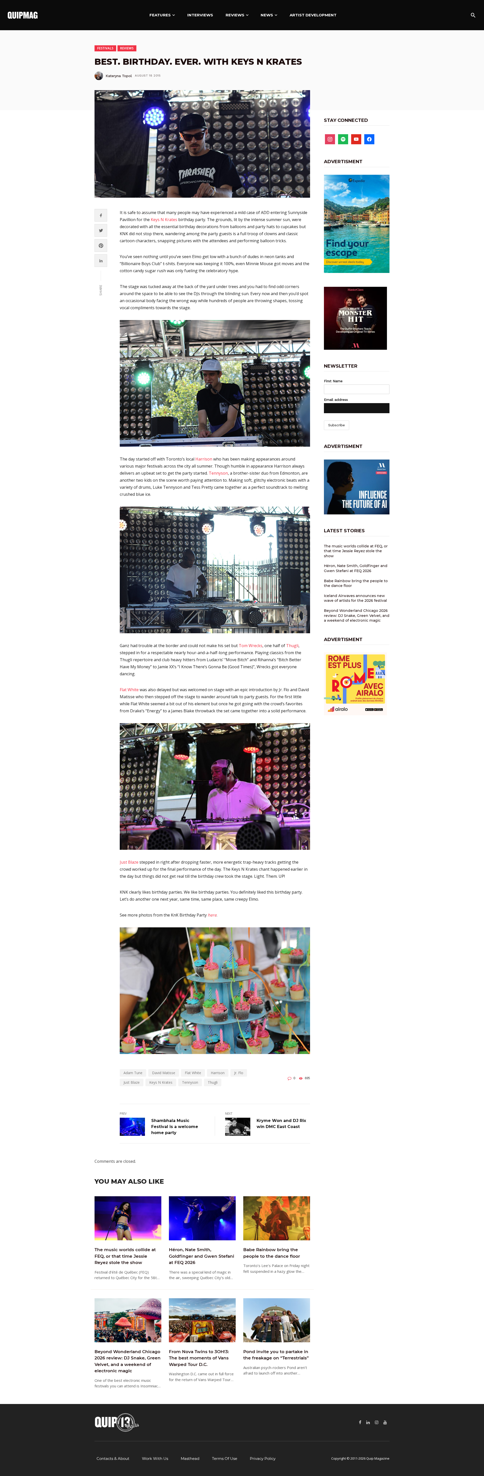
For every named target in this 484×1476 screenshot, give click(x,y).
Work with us (155, 1458)
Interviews (200, 15)
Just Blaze (129, 862)
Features (160, 15)
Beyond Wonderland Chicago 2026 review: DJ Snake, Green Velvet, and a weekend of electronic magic (128, 1361)
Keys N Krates (164, 219)
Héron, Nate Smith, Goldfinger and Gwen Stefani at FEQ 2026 (201, 1256)
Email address (336, 400)
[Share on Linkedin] (101, 260)
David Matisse (163, 1073)
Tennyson (218, 473)
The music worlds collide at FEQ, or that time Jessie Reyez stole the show (125, 1256)
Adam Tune (133, 1073)
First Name (333, 381)
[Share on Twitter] (101, 230)
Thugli (292, 645)
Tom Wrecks (250, 645)
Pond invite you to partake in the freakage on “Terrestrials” (276, 1355)
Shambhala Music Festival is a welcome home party (174, 1126)
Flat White (129, 689)
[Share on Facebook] (101, 215)
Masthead (190, 1458)
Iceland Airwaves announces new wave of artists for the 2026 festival (355, 598)
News (267, 15)
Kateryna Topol (119, 76)
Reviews (235, 15)
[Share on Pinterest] (101, 245)
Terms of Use (224, 1458)
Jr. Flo (238, 1073)
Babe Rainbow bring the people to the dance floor (271, 1253)
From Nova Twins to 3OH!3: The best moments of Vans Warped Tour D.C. (199, 1358)
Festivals (105, 48)
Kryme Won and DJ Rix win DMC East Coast (281, 1123)
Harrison (203, 459)
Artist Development (313, 15)
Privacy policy (263, 1458)
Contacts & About (113, 1458)
